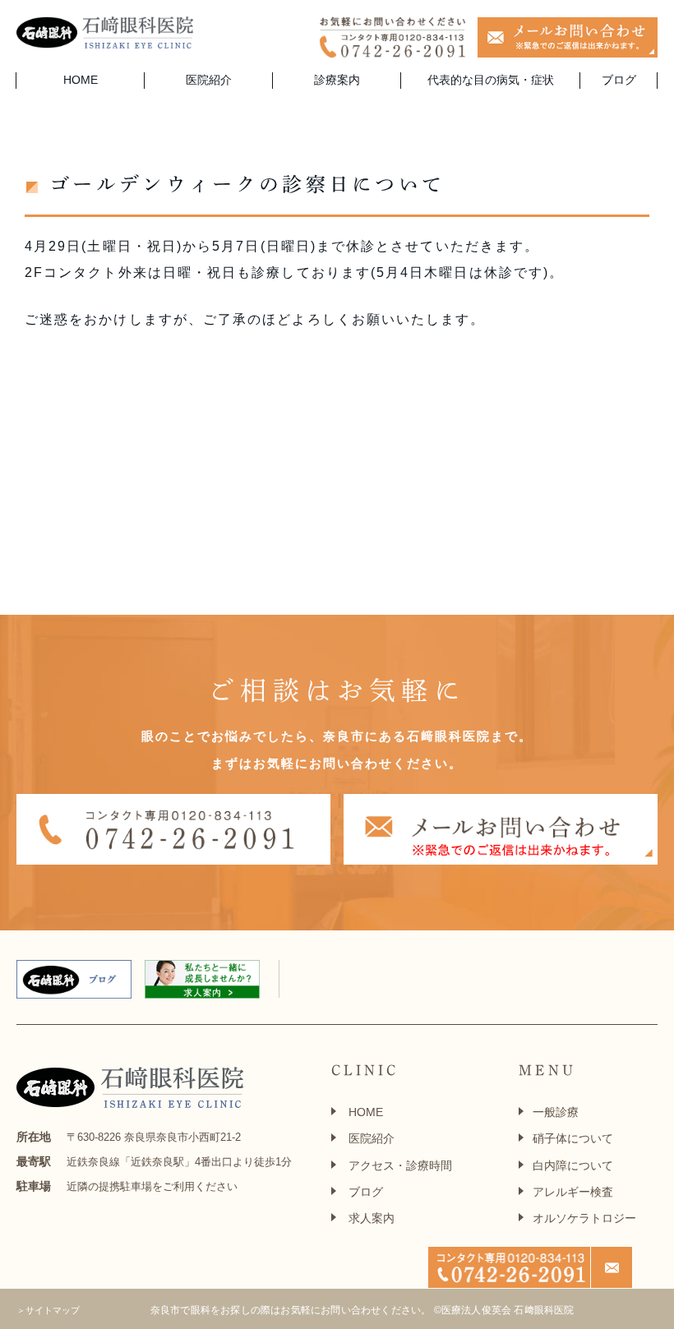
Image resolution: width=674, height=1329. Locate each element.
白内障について (573, 1165)
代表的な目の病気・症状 (490, 79)
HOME (80, 79)
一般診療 (556, 1112)
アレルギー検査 (573, 1191)
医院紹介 (372, 1138)
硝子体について (573, 1138)
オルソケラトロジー (584, 1218)
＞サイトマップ (48, 1310)
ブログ (619, 79)
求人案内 (372, 1218)
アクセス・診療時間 (400, 1165)
